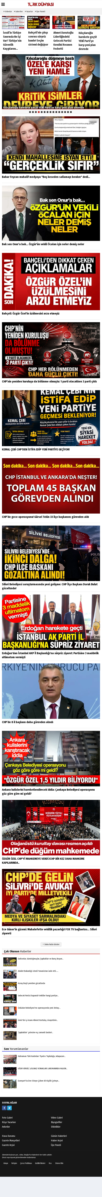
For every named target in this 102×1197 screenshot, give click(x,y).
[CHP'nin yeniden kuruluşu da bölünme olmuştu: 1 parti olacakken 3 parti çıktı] (51, 350)
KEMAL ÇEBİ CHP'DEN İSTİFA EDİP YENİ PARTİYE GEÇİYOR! (36, 449)
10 (56, 112)
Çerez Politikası (26, 1163)
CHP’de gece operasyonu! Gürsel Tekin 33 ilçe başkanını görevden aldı (45, 517)
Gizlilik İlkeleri (40, 1163)
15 (71, 112)
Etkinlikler (55, 1126)
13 (65, 112)
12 (62, 112)
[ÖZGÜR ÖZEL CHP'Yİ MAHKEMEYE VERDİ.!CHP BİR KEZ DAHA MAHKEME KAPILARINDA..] (51, 827)
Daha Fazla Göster (52, 944)
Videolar (8, 11)
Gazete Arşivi (8, 1145)
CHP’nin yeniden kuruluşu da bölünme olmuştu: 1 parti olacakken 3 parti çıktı (49, 381)
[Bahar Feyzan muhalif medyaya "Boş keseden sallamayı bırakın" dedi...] (51, 145)
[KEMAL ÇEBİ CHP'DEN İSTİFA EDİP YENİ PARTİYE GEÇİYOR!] (51, 418)
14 (68, 112)
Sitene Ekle (59, 1163)
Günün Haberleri (59, 1136)
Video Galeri (57, 1117)
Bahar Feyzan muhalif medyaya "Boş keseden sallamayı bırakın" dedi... (46, 177)
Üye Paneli (40, 11)
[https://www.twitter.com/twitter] (9, 1108)
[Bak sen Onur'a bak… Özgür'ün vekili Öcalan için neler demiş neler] (51, 213)
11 (59, 112)
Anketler (6, 1126)
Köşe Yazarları (9, 1122)
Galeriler (19, 11)
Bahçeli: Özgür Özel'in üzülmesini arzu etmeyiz (31, 313)
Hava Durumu (8, 1136)
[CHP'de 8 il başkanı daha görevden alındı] (51, 691)
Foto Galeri (7, 1117)
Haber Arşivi (57, 1140)
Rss (50, 1163)
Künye (6, 1163)
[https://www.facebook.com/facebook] (4, 1108)
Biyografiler (56, 1122)
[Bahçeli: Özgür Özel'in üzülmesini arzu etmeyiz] (51, 281)
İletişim (14, 1163)
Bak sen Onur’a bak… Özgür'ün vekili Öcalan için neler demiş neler (43, 244)
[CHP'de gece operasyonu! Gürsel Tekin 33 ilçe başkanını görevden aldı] (51, 486)
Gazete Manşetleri (11, 1140)
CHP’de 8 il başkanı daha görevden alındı (27, 722)
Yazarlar (29, 11)
